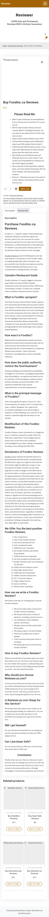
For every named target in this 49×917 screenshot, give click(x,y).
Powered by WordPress (15, 910)
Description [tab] (10, 210)
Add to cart (25, 189)
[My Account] (45, 34)
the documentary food (29, 203)
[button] (42, 62)
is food (5, 203)
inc (10, 200)
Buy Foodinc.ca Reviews (15, 198)
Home (5, 46)
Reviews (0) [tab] (23, 210)
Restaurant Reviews (15, 46)
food (25, 198)
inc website (41, 200)
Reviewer (5, 3)
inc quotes (33, 200)
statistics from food (14, 203)
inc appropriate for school (20, 200)
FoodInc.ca (9, 457)
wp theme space (24, 913)
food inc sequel (32, 198)
